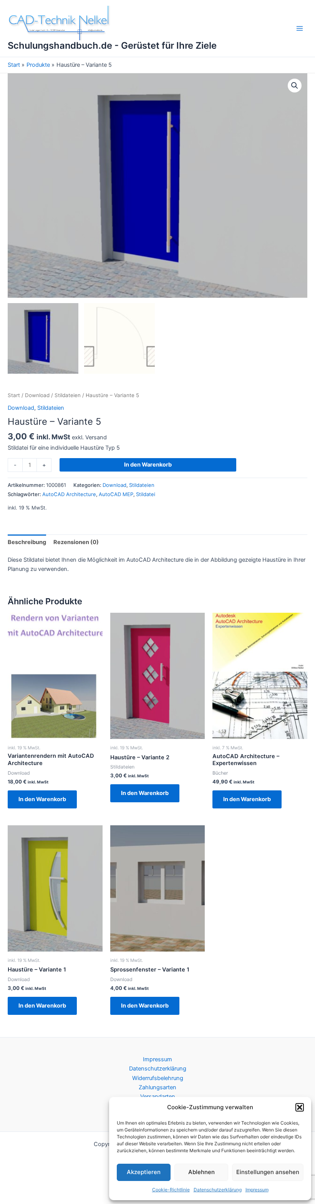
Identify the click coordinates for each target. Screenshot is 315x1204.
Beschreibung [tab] (27, 542)
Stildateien (68, 395)
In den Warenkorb (148, 464)
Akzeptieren (144, 1172)
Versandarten (157, 1096)
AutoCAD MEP (116, 494)
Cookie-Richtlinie (171, 1189)
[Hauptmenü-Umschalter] (299, 28)
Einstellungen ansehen (267, 1172)
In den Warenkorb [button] (42, 799)
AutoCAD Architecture (69, 494)
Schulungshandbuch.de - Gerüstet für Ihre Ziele (112, 45)
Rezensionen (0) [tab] (76, 542)
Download (37, 395)
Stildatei (145, 494)
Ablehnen (201, 1172)
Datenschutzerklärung (218, 1189)
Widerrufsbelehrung (157, 1078)
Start (14, 395)
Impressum (257, 1189)
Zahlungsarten (157, 1087)
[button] (299, 1107)
